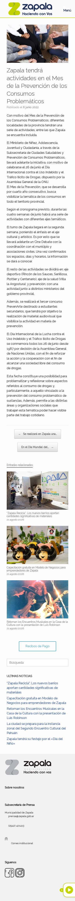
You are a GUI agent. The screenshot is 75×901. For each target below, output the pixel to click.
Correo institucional (22, 843)
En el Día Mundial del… (37, 447)
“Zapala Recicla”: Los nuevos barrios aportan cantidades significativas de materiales (32, 687)
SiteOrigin (42, 893)
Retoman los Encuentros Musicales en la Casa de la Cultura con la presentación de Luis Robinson (36, 713)
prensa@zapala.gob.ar (21, 816)
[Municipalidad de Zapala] (30, 9)
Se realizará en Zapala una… (37, 433)
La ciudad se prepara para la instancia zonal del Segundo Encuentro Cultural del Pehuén (36, 728)
